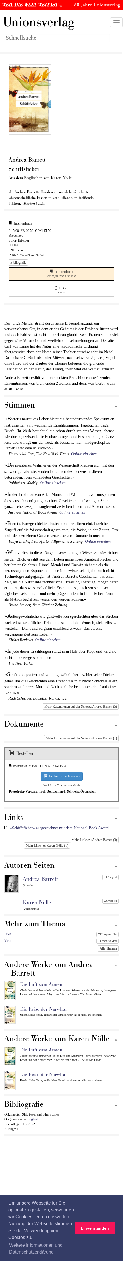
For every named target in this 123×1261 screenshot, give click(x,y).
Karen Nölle (37, 902)
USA (7, 934)
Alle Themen (108, 948)
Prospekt (112, 877)
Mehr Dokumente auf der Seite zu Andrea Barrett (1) (81, 738)
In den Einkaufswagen (63, 776)
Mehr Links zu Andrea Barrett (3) (94, 840)
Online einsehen (84, 454)
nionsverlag (38, 22)
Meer (7, 941)
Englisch (33, 1119)
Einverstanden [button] (95, 1228)
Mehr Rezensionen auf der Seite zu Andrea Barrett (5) (80, 706)
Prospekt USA (109, 934)
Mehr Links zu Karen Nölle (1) (47, 846)
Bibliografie (18, 263)
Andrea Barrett (40, 879)
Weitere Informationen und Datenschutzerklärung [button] (36, 1248)
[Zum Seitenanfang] (116, 406)
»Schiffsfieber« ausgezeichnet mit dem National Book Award (59, 828)
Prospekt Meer (109, 941)
